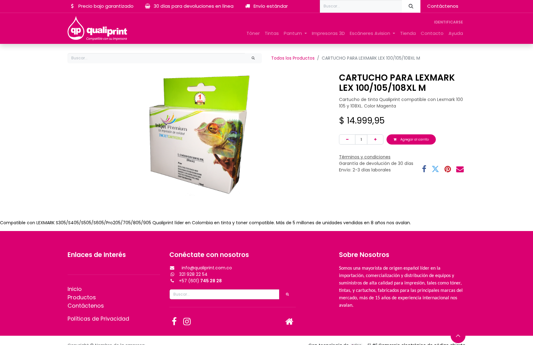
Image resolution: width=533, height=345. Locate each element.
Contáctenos (442, 6)
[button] (458, 335)
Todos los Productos (293, 58)
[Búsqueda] (411, 6)
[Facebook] (424, 169)
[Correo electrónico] (460, 169)
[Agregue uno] (375, 139)
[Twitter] (435, 169)
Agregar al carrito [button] (414, 139)
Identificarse (448, 22)
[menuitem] (253, 33)
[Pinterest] (447, 169)
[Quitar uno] (347, 139)
